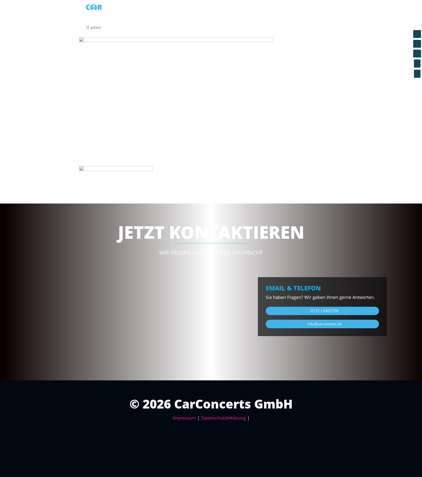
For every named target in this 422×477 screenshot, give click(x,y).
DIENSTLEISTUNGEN (212, 9)
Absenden (216, 348)
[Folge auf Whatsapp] (417, 53)
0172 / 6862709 (324, 310)
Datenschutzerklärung (223, 418)
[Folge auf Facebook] (417, 34)
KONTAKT (335, 9)
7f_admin (93, 27)
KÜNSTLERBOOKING (303, 9)
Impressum (184, 418)
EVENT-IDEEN (246, 9)
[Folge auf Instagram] (417, 44)
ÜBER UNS (272, 9)
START (184, 9)
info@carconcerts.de (324, 323)
